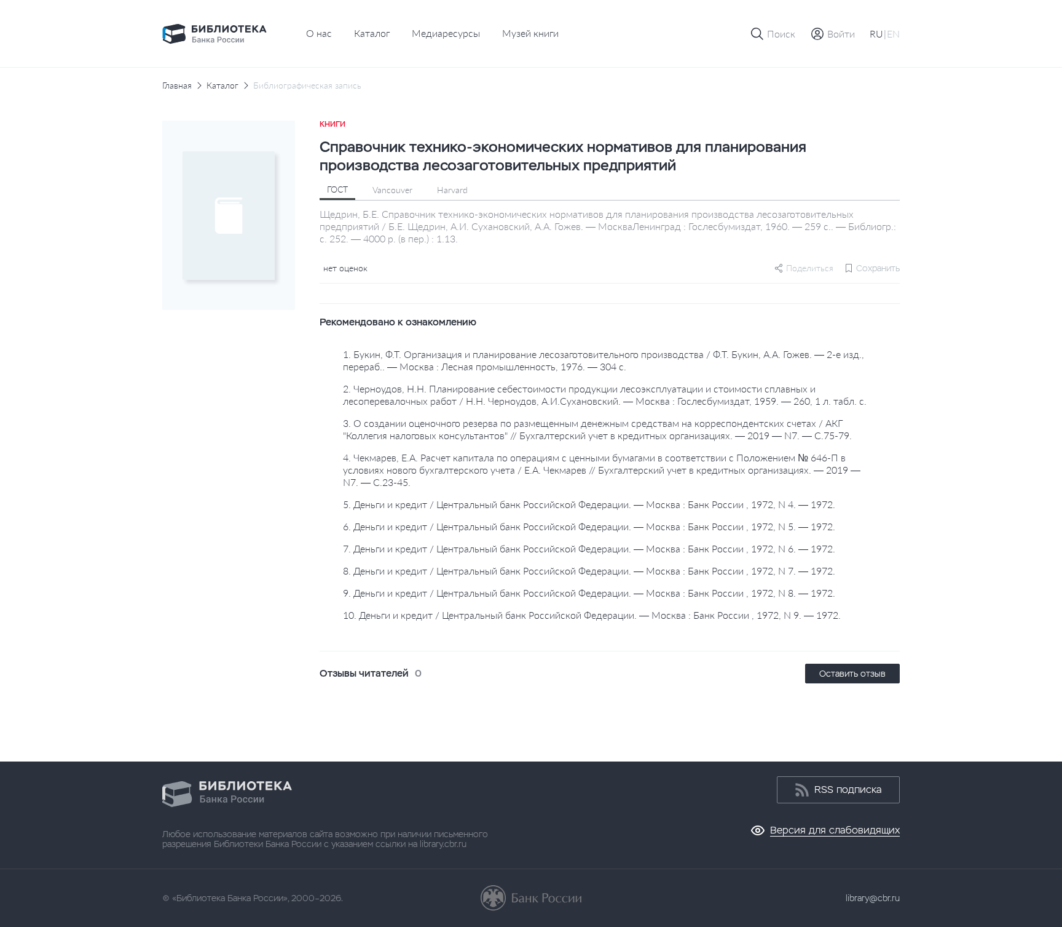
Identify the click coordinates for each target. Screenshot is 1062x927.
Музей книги (530, 33)
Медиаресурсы (446, 33)
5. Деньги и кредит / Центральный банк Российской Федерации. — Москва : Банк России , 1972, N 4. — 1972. (589, 504)
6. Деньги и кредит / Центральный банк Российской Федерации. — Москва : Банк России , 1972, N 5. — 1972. (589, 526)
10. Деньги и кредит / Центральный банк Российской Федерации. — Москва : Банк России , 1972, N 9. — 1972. (592, 615)
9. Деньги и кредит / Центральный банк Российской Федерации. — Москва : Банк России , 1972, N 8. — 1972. (589, 593)
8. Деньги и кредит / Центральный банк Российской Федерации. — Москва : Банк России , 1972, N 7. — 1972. (589, 570)
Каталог (372, 33)
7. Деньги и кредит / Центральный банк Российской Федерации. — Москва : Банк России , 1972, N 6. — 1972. (589, 548)
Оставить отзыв (852, 673)
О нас (319, 33)
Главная (177, 85)
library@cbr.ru (873, 898)
